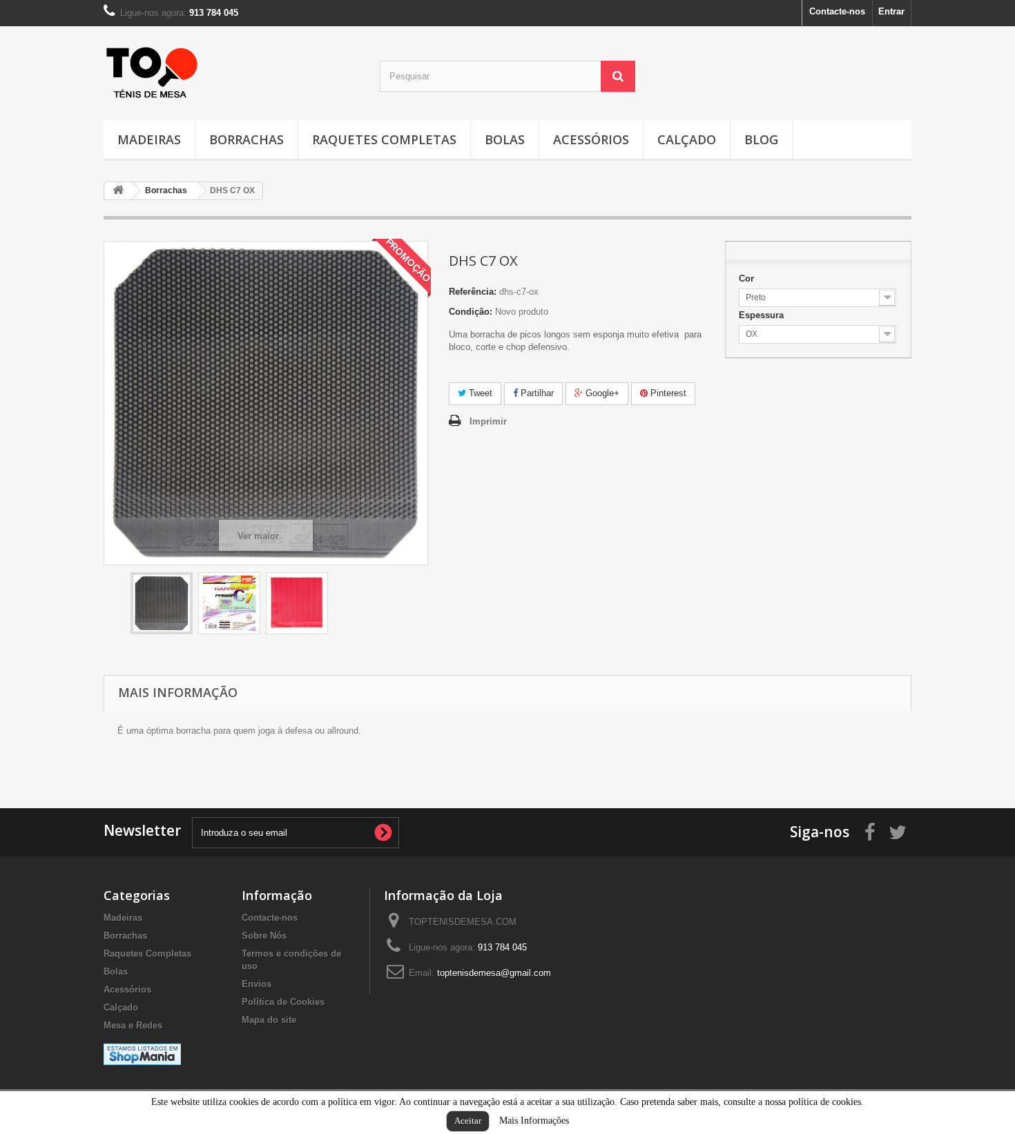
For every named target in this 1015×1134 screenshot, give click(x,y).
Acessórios (591, 139)
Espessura (762, 315)
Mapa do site (269, 1020)
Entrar (891, 11)
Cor (748, 278)
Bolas (505, 139)
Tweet (479, 393)
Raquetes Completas (384, 139)
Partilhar (536, 393)
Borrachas (246, 139)
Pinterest (667, 393)
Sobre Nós (264, 935)
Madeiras (149, 139)
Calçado (686, 139)
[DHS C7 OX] (161, 603)
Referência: (472, 291)
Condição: (470, 311)
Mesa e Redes (133, 1025)
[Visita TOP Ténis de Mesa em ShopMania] (142, 1053)
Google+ (601, 393)
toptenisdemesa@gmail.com (494, 973)
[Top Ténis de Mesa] (152, 68)
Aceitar (467, 1120)
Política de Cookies (283, 1002)
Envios (256, 984)
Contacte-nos (837, 11)
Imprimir (488, 421)
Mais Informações (534, 1120)
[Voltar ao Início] (118, 190)
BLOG (761, 139)
